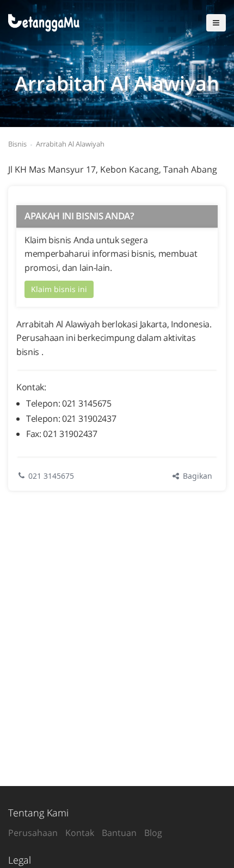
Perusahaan (33, 833)
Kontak (79, 833)
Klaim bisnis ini (59, 289)
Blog (153, 833)
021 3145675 (51, 476)
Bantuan (119, 833)
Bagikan (196, 476)
